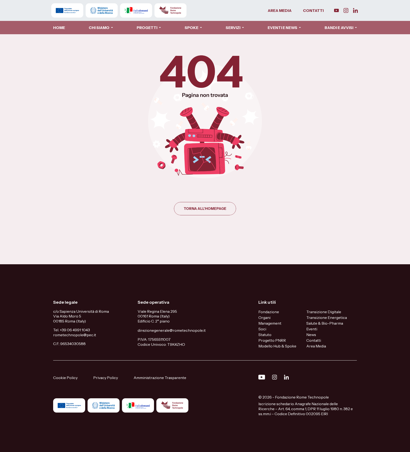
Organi (264, 317)
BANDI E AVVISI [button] (339, 27)
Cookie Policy (65, 377)
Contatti (313, 340)
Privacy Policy (105, 377)
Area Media (316, 346)
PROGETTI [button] (147, 27)
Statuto (264, 334)
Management (269, 323)
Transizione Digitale (323, 311)
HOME (59, 27)
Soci (262, 329)
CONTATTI (313, 10)
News (311, 334)
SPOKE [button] (192, 27)
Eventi (311, 329)
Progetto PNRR (272, 340)
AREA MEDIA (280, 10)
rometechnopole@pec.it (74, 334)
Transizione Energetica (326, 317)
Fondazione (268, 311)
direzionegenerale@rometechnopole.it (172, 330)
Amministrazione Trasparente (160, 377)
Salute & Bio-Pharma (324, 323)
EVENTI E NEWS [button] (283, 27)
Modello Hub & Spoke (277, 346)
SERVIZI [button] (233, 27)
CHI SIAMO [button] (99, 27)
